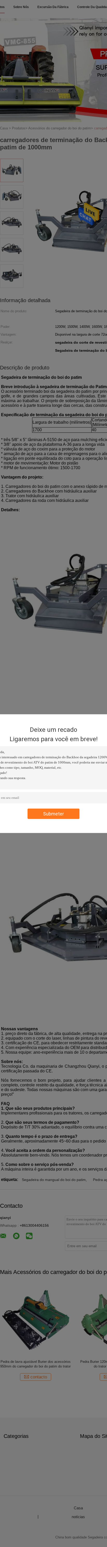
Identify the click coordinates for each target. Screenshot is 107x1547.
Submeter (53, 813)
